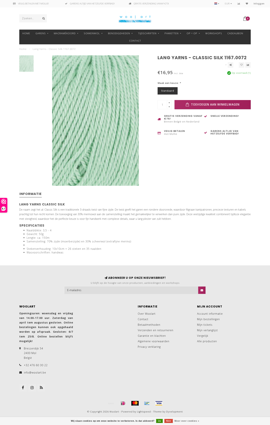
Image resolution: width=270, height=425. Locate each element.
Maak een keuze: (169, 83)
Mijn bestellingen (208, 319)
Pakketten (172, 33)
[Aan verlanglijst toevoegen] (241, 65)
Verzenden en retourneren (155, 330)
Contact (135, 40)
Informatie (30, 193)
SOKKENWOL (92, 33)
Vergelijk (202, 335)
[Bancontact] (147, 403)
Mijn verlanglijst (207, 330)
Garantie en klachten (152, 335)
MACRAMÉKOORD (65, 33)
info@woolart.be (35, 372)
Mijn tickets (205, 324)
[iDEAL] (123, 403)
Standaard (167, 90)
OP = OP (192, 33)
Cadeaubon (235, 33)
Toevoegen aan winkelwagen (215, 104)
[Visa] (158, 403)
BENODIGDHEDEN (119, 33)
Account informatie (210, 313)
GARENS (40, 33)
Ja (159, 421)
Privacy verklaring (149, 346)
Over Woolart (147, 313)
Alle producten (207, 341)
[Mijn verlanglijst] (247, 3)
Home (26, 33)
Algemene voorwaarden (153, 341)
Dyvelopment (174, 411)
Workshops (213, 33)
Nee (168, 421)
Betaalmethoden (149, 324)
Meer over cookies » (186, 421)
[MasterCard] (135, 403)
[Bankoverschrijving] (111, 403)
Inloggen (259, 3)
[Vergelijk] (238, 3)
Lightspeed (144, 411)
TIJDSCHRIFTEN (147, 33)
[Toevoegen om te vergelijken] (248, 65)
